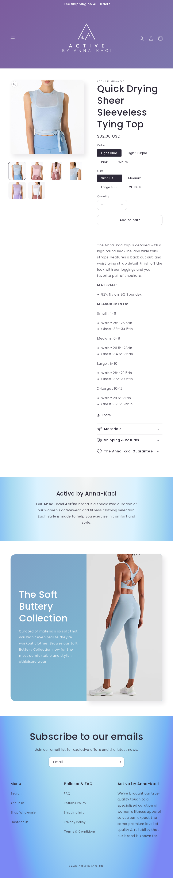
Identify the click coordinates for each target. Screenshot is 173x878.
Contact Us (19, 822)
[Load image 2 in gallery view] (37, 171)
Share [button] (106, 415)
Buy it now (129, 232)
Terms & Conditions (80, 831)
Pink (104, 162)
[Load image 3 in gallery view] (56, 171)
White (123, 162)
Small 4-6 (109, 178)
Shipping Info (74, 812)
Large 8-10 (110, 187)
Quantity (103, 196)
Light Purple (137, 153)
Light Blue (109, 153)
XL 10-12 (135, 187)
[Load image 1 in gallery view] (17, 171)
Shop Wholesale (23, 812)
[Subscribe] (119, 762)
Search (16, 793)
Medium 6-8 (138, 178)
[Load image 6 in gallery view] (37, 190)
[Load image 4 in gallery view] (76, 171)
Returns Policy (75, 803)
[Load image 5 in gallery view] (17, 190)
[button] (12, 38)
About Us (18, 803)
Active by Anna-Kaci (91, 865)
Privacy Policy (74, 822)
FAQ (67, 793)
